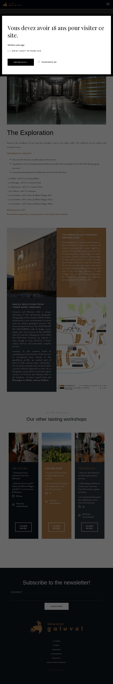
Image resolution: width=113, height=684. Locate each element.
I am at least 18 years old (26, 51)
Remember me (49, 62)
